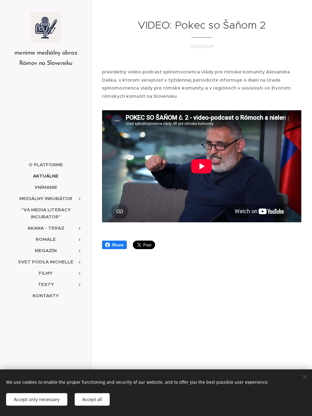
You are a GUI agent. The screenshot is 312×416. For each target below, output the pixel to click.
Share (118, 244)
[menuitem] (46, 164)
